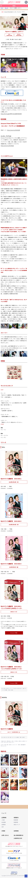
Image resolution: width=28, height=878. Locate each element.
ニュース (3, 813)
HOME (2, 8)
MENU (14, 6)
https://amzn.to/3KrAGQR (13, 130)
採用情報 (16, 831)
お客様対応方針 (18, 838)
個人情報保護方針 (18, 835)
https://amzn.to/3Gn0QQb (7, 145)
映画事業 (16, 822)
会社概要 (3, 822)
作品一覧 (6, 8)
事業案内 (16, 817)
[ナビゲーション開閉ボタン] (1, 2)
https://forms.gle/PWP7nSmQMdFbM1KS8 (11, 114)
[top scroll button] (25, 876)
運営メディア (17, 824)
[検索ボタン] (26, 2)
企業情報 (3, 817)
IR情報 (3, 831)
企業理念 (3, 824)
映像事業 (16, 820)
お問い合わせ (5, 835)
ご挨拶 (3, 820)
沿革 (2, 827)
